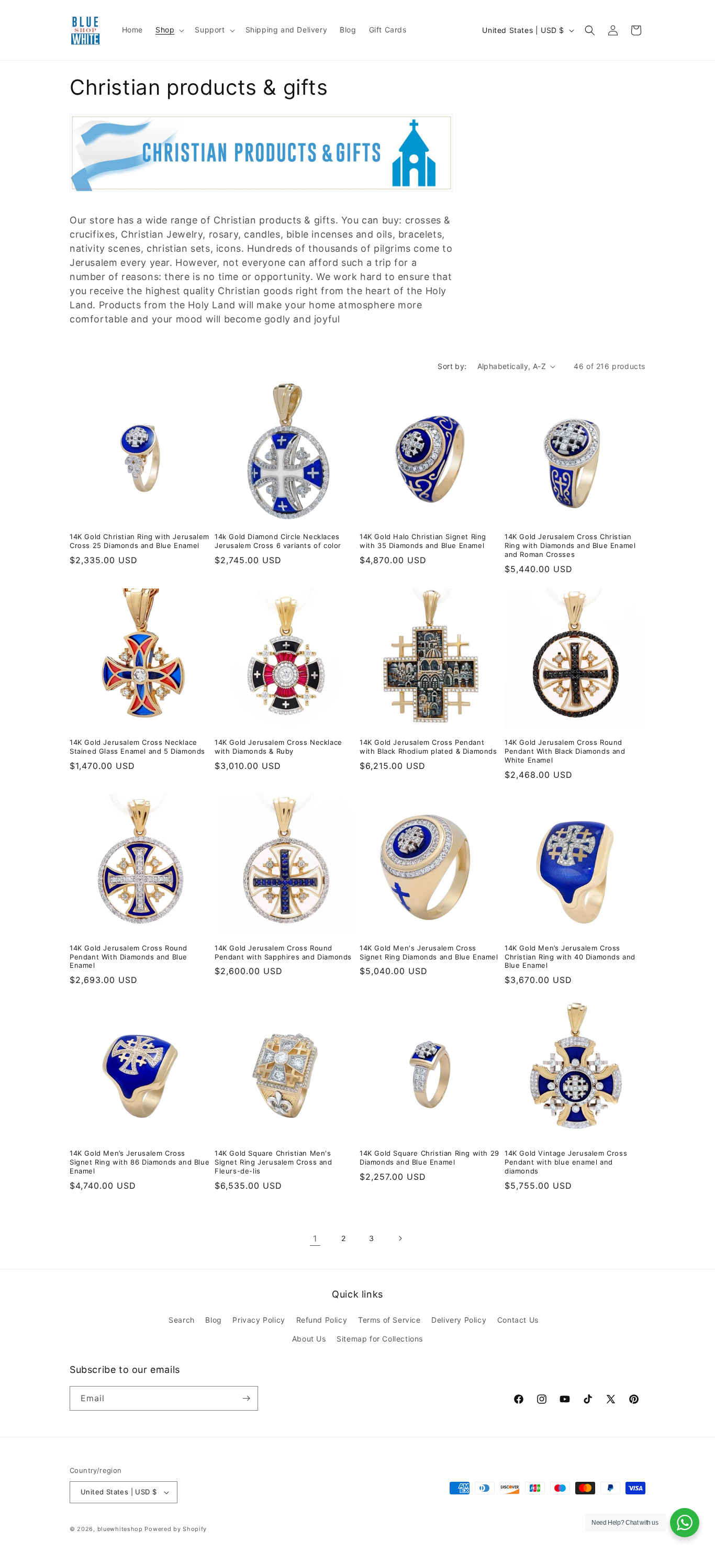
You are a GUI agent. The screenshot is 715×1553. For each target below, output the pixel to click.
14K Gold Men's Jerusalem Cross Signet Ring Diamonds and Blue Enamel (429, 952)
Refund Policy (322, 1319)
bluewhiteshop (120, 1529)
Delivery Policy (458, 1319)
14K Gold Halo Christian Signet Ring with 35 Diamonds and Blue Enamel (423, 541)
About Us (309, 1338)
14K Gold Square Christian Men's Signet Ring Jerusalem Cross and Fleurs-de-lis (273, 1162)
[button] (168, 30)
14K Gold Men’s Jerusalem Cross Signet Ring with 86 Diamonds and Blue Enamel (139, 1162)
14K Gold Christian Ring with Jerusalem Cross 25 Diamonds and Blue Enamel (139, 541)
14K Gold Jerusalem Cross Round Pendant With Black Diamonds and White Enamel (565, 751)
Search (182, 1319)
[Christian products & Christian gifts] (261, 196)
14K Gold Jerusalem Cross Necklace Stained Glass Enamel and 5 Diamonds (137, 746)
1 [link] (315, 1238)
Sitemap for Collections (380, 1338)
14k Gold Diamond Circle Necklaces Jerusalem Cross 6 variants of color (278, 541)
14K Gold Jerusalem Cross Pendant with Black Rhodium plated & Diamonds (428, 746)
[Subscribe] (246, 1398)
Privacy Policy (258, 1319)
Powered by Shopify (175, 1529)
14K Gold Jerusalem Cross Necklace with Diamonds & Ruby (278, 746)
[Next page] (399, 1238)
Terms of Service (389, 1319)
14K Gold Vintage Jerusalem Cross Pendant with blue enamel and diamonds (566, 1162)
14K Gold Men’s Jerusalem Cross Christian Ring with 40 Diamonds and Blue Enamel (570, 957)
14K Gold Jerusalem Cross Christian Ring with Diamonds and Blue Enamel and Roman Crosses (570, 545)
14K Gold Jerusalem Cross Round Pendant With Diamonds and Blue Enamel (128, 957)
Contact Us (518, 1319)
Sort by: (452, 366)
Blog (213, 1319)
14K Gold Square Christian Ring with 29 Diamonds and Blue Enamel (429, 1157)
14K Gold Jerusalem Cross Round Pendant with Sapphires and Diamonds (283, 952)
